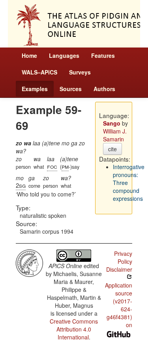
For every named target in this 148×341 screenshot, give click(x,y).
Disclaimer (119, 269)
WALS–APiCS (39, 72)
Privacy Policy (123, 257)
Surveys (80, 72)
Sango (111, 123)
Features (103, 55)
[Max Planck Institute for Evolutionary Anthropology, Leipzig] (29, 262)
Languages (64, 55)
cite (112, 149)
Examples (35, 89)
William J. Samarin (115, 135)
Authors (104, 89)
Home (29, 55)
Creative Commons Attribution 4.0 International (74, 329)
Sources (71, 89)
